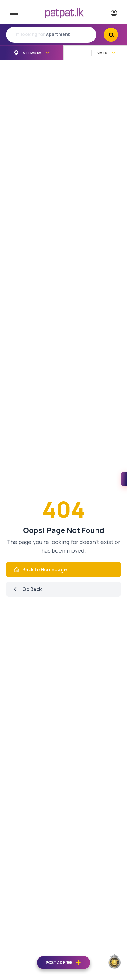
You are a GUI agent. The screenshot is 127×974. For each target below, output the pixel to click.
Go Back (32, 589)
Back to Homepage (44, 569)
